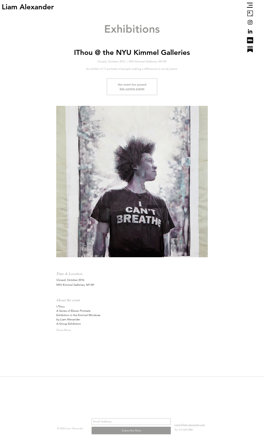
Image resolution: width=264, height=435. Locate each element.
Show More (63, 330)
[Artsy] (250, 13)
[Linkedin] (250, 31)
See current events (132, 89)
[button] (250, 5)
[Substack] (250, 49)
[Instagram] (250, 22)
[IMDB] (250, 40)
